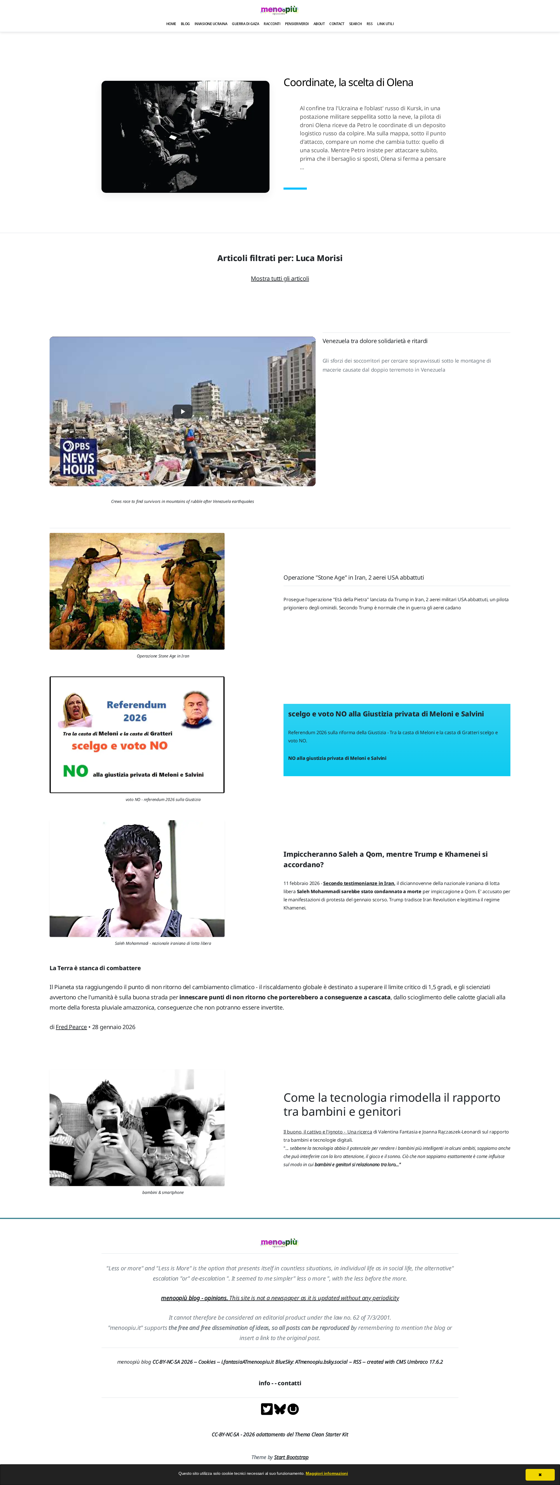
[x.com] (267, 1408)
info (264, 1383)
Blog (185, 23)
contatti (289, 1383)
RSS (370, 23)
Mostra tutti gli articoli (280, 278)
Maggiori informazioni (327, 1473)
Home (171, 23)
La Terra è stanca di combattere (95, 968)
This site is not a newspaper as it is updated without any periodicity (280, 1298)
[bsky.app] (280, 1408)
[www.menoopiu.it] (293, 1408)
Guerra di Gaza (245, 23)
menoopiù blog (157, 1361)
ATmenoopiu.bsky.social (321, 1361)
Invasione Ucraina (211, 23)
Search (355, 23)
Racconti (272, 23)
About (319, 23)
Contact (336, 23)
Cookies (207, 1361)
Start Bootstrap (291, 1456)
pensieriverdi (297, 23)
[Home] (280, 10)
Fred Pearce (71, 1027)
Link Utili (385, 23)
